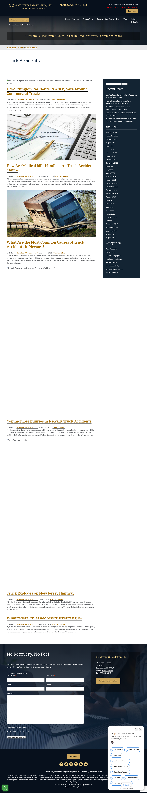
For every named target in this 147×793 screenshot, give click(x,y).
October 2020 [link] (111, 190)
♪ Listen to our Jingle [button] (19, 20)
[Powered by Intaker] (130, 788)
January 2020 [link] (111, 221)
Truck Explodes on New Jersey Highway (40, 593)
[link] (30, 6)
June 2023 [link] (110, 146)
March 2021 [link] (110, 173)
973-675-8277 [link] (113, 7)
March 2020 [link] (110, 214)
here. (79, 782)
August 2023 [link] (111, 143)
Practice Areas (88, 19)
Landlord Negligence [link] (113, 256)
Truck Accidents (31, 47)
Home (67, 19)
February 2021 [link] (111, 177)
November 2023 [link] (112, 136)
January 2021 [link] (111, 180)
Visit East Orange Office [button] (108, 681)
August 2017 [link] (111, 234)
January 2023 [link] (111, 156)
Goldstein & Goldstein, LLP (27, 100)
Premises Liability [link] (112, 266)
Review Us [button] (132, 11)
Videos (126, 19)
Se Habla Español (15, 25)
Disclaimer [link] (11, 728)
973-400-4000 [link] (131, 7)
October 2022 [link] (111, 160)
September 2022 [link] (112, 163)
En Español (134, 22)
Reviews (100, 19)
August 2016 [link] (111, 238)
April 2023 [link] (110, 149)
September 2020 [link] (112, 193)
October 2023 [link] (111, 139)
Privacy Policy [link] (21, 728)
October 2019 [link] (111, 231)
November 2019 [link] (112, 227)
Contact (133, 19)
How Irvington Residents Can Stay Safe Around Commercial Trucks (47, 91)
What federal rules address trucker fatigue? (44, 618)
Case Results (109, 19)
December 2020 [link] (112, 183)
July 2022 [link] (109, 166)
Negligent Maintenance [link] (114, 259)
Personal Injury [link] (111, 262)
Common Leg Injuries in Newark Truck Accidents (49, 421)
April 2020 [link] (110, 210)
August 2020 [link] (111, 197)
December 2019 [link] (112, 224)
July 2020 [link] (109, 200)
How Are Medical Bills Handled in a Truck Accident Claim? (50, 168)
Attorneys (75, 19)
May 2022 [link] (109, 170)
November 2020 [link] (112, 187)
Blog (117, 19)
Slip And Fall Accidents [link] (114, 269)
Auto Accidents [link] (111, 249)
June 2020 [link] (110, 204)
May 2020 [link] (109, 207)
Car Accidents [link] (111, 252)
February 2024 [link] (111, 132)
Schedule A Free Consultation (16, 737)
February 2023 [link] (111, 153)
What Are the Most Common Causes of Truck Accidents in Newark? (45, 244)
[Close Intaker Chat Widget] (140, 729)
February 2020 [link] (111, 217)
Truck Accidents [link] (112, 273)
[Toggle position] (136, 729)
